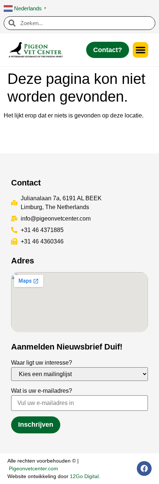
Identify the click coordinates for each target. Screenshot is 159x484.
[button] (140, 50)
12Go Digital (84, 476)
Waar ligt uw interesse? (41, 362)
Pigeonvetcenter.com (33, 468)
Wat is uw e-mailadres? (41, 391)
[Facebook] (144, 468)
